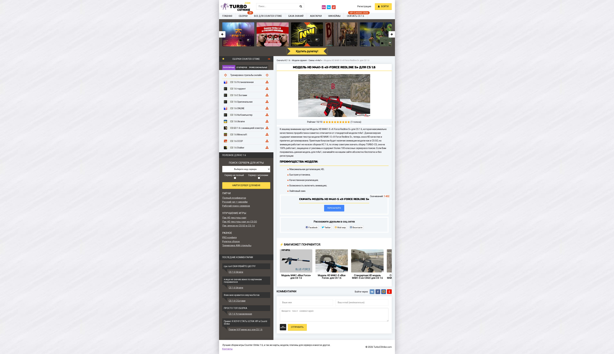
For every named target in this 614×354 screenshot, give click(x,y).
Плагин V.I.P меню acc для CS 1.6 (245, 329)
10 (348, 122)
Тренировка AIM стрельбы (236, 245)
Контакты (227, 349)
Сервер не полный (234, 175)
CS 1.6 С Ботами (237, 301)
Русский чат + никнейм (235, 201)
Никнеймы (334, 16)
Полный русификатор (234, 197)
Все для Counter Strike (268, 16)
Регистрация (364, 6)
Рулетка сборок (231, 241)
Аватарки (316, 16)
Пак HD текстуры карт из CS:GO (239, 221)
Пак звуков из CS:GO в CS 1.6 (238, 225)
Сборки (243, 16)
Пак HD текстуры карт (234, 217)
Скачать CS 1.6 (355, 16)
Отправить (297, 327)
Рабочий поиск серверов (236, 205)
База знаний (295, 16)
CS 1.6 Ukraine (236, 272)
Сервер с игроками (258, 175)
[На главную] (235, 6)
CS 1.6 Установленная (240, 314)
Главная (227, 16)
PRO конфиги (229, 237)
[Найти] (301, 6)
